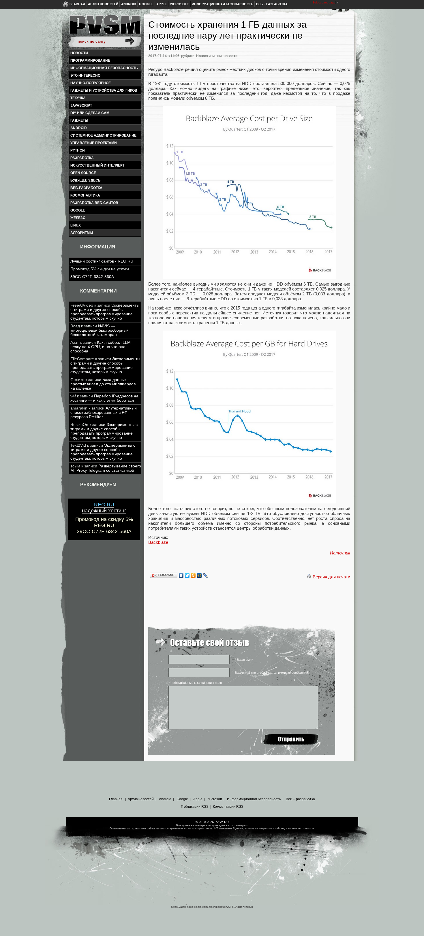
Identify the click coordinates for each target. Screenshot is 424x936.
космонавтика (85, 195)
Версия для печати (331, 576)
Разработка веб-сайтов (94, 203)
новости (230, 56)
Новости (79, 53)
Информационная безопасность (222, 4)
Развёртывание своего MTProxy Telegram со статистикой (105, 468)
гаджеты (79, 120)
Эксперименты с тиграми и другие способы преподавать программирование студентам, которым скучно (104, 311)
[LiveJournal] (205, 575)
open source (83, 173)
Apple (161, 4)
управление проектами (93, 143)
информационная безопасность (104, 68)
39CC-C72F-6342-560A (92, 277)
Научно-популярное (90, 83)
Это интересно (85, 75)
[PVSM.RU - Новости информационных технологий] (105, 27)
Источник (340, 552)
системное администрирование (103, 135)
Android (128, 4)
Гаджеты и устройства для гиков (103, 90)
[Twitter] (187, 575)
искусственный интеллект (97, 165)
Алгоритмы (81, 233)
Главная (77, 4)
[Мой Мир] (199, 575)
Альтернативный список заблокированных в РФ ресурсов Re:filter (103, 412)
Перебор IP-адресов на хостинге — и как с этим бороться (104, 398)
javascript (81, 105)
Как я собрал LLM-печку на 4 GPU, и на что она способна (101, 346)
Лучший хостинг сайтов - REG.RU (101, 261)
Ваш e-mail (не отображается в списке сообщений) (272, 672)
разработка (82, 158)
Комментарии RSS (228, 807)
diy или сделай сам (89, 113)
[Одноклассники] (193, 575)
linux (75, 225)
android (78, 128)
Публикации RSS (195, 807)
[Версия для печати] (309, 576)
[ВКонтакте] (181, 575)
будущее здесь (85, 180)
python (77, 150)
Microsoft (179, 4)
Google (146, 4)
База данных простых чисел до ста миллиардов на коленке (103, 384)
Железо (77, 218)
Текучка (78, 98)
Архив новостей (103, 4)
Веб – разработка (272, 4)
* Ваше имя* (244, 659)
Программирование (90, 60)
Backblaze (158, 542)
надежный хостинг (104, 508)
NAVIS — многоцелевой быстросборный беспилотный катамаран (99, 330)
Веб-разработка (86, 188)
